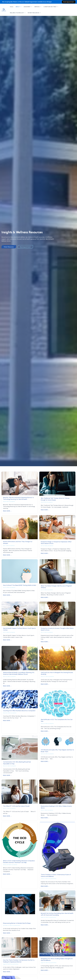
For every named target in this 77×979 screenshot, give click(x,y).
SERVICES (37, 6)
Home (11, 6)
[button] (68, 1)
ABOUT (18, 6)
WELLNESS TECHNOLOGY (17, 12)
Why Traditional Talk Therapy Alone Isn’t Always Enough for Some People (55, 499)
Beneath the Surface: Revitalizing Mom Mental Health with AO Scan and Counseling (57, 914)
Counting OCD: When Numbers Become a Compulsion (19, 710)
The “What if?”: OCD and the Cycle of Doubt (16, 806)
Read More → (7, 511)
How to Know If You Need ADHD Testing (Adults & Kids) (19, 585)
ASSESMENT (27, 6)
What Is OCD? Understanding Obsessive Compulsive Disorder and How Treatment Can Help (19, 861)
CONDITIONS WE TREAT (50, 6)
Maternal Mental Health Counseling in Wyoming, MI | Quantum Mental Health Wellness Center (18, 673)
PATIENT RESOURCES (33, 12)
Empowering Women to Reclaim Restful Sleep (17, 923)
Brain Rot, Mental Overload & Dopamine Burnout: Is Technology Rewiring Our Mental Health (18, 498)
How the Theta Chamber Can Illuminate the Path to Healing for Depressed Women (18, 961)
